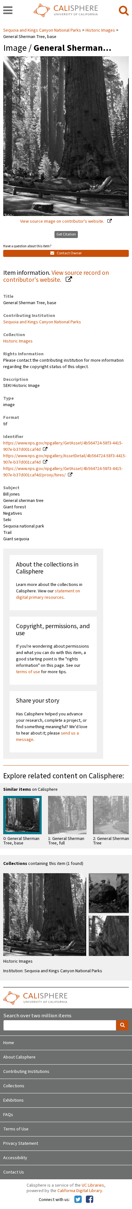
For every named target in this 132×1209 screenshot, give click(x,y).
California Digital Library (79, 1191)
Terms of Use (16, 1129)
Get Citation (66, 234)
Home (8, 1043)
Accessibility (15, 1158)
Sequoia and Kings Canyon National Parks (42, 30)
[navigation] (7, 11)
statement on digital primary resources (48, 594)
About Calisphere (19, 1057)
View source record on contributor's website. (56, 276)
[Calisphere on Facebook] (89, 1200)
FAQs (8, 1115)
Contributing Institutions (26, 1071)
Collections (13, 1086)
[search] (124, 11)
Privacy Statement (20, 1143)
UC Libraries (93, 1185)
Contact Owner (69, 253)
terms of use (28, 672)
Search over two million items (37, 1016)
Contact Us (13, 1172)
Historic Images (100, 30)
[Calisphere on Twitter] (78, 1200)
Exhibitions (13, 1100)
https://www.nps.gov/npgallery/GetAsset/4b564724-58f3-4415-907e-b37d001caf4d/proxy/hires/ (63, 472)
